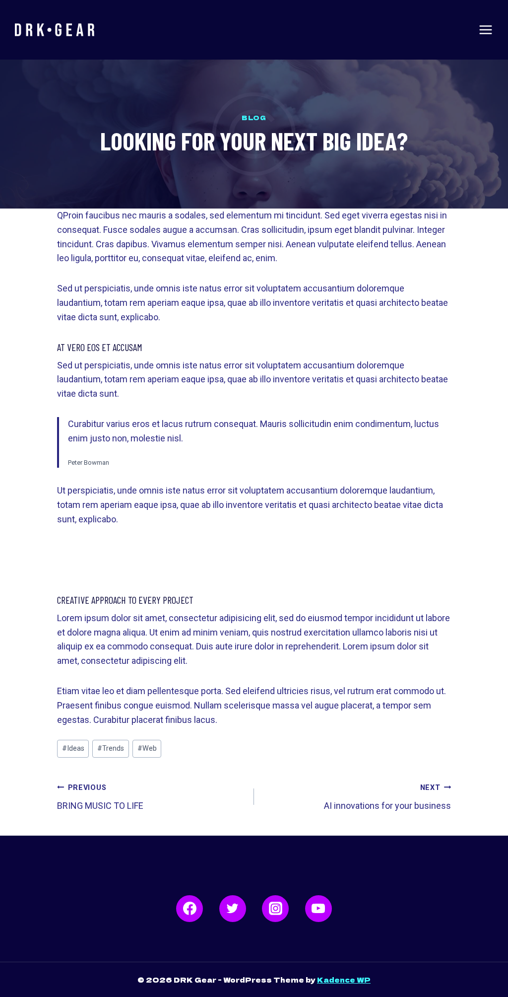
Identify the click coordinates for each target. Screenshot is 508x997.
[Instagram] (275, 908)
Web (147, 748)
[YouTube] (318, 908)
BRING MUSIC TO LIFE (100, 797)
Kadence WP (344, 980)
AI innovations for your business (387, 797)
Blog (254, 117)
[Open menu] (485, 29)
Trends (110, 748)
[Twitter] (232, 908)
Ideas (73, 748)
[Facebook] (189, 908)
